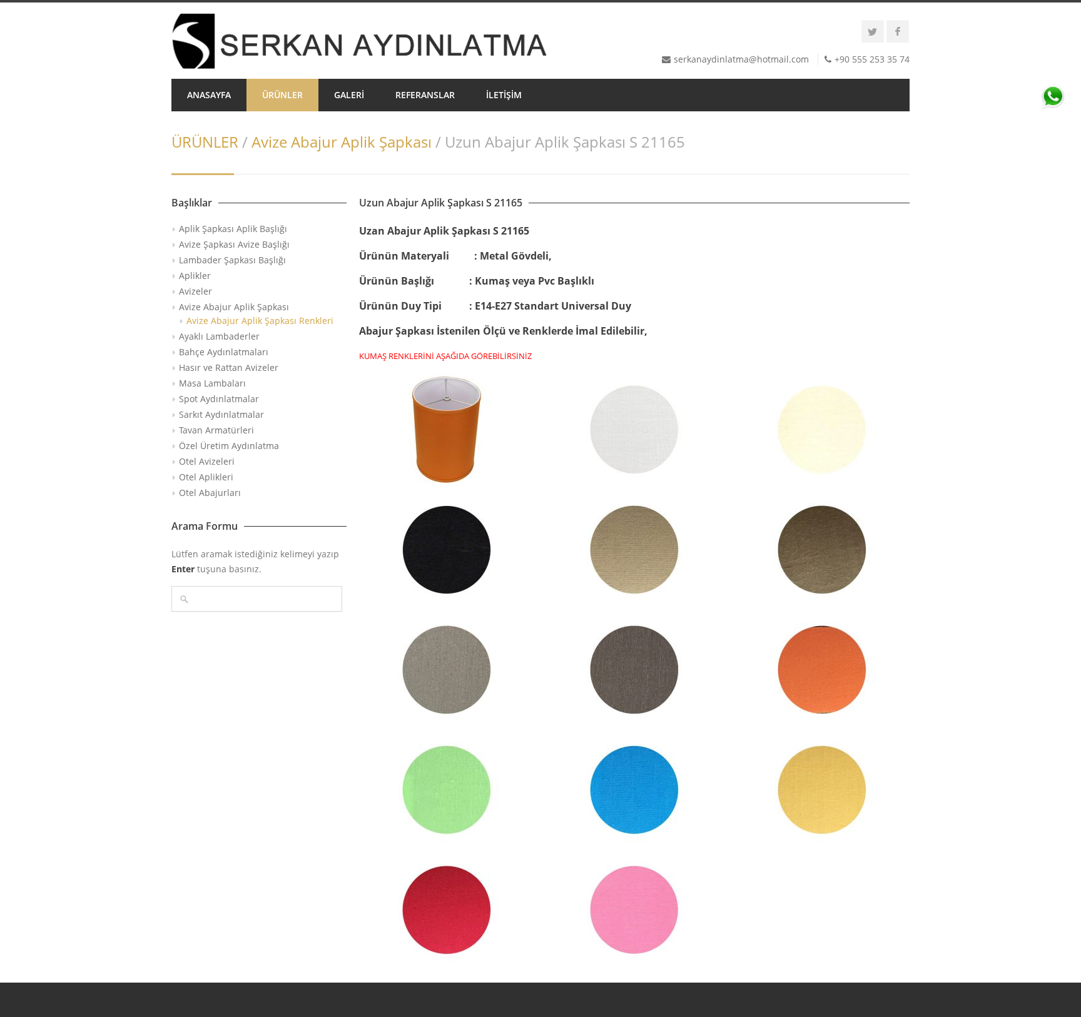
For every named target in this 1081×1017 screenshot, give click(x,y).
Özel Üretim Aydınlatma (229, 446)
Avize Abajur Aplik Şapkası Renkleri (259, 320)
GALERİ (349, 95)
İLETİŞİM (504, 95)
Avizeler (195, 291)
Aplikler (195, 275)
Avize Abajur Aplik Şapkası (341, 141)
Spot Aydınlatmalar (219, 399)
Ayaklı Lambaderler (219, 336)
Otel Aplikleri (206, 477)
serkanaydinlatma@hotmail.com (741, 59)
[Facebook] (897, 31)
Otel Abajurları (210, 492)
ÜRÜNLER (282, 95)
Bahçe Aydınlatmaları (223, 352)
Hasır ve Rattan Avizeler (228, 367)
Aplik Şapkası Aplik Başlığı (233, 229)
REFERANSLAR (425, 95)
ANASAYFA (209, 95)
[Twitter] (872, 31)
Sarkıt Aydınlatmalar (221, 414)
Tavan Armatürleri (216, 430)
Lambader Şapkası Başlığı (232, 260)
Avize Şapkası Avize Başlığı (234, 244)
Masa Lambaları (212, 383)
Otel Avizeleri (207, 461)
